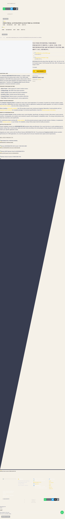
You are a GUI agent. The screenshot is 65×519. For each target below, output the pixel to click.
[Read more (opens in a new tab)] (32, 3)
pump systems (21, 120)
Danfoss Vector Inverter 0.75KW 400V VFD (8, 471)
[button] (2, 32)
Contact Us (51, 488)
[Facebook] (36, 80)
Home (4, 24)
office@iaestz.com (38, 482)
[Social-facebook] (6, 9)
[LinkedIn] (39, 80)
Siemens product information (49, 110)
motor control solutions (5, 105)
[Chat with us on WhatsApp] (62, 512)
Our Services (10, 24)
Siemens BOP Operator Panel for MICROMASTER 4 (9, 153)
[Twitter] (11, 9)
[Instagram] (14, 9)
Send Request (40, 71)
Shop (15, 24)
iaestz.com (37, 483)
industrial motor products (6, 110)
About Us (24, 24)
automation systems (12, 108)
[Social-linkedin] (9, 9)
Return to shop (5, 516)
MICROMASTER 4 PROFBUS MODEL (6, 142)
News (19, 24)
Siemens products (7, 121)
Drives (4, 37)
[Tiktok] (17, 9)
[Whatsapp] (4, 9)
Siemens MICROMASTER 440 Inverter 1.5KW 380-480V (10, 147)
